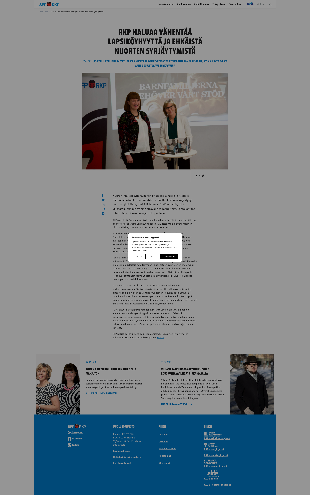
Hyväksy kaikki (169, 256)
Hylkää (153, 256)
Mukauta (139, 256)
